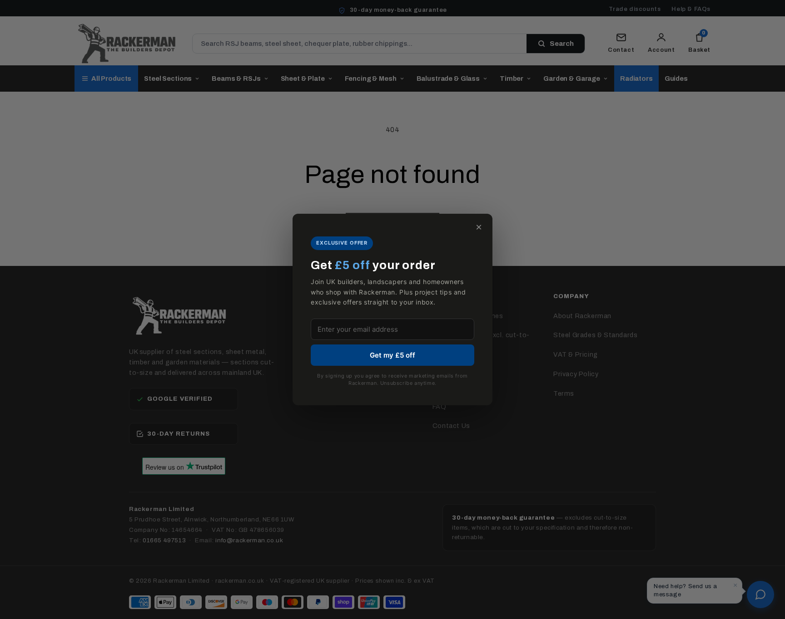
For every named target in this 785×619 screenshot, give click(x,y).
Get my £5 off (392, 355)
